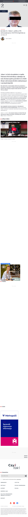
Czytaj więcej (19, 479)
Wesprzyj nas (4, 491)
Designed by (3, 506)
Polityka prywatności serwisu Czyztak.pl (6, 495)
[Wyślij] (25, 476)
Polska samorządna (20, 485)
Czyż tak (17, 482)
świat (3, 406)
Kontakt (3, 498)
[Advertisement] (14, 58)
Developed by (14, 506)
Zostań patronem (22, 1)
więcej (25, 455)
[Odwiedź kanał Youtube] (14, 503)
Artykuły (4, 11)
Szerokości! (4, 482)
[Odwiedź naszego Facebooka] (17, 503)
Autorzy (3, 488)
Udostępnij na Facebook (5, 263)
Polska (4, 281)
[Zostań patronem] (10, 503)
